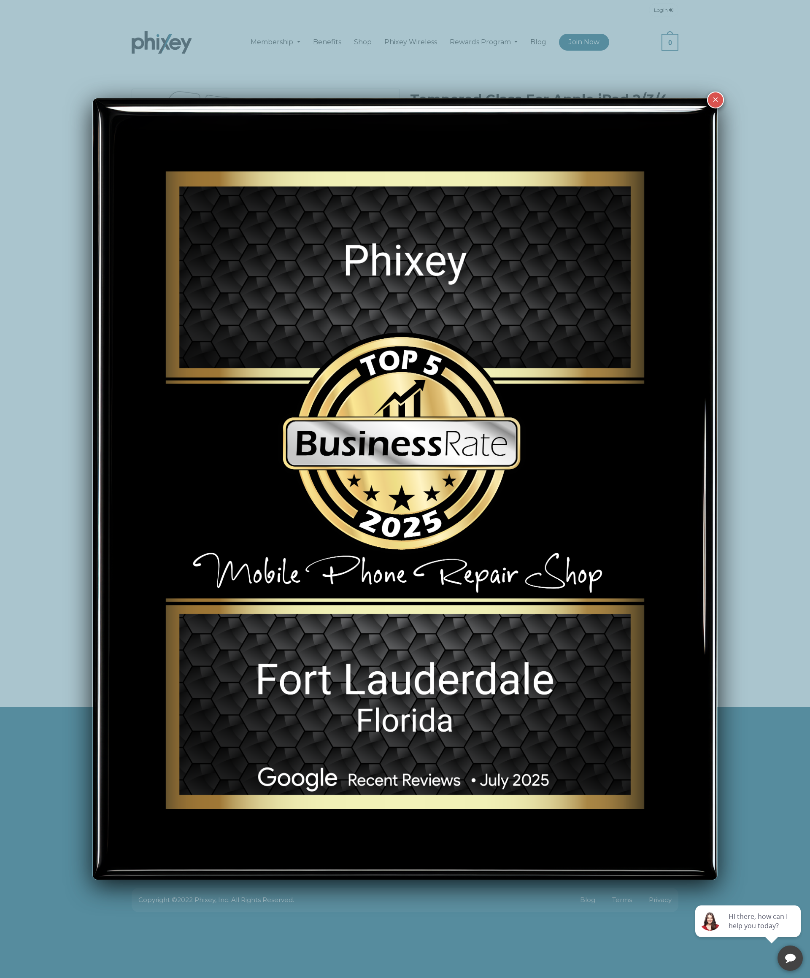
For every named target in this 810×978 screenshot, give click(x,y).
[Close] (715, 100)
